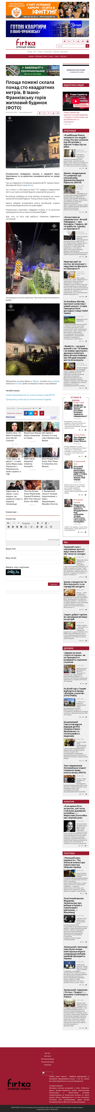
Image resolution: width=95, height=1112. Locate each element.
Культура (48, 51)
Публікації (38, 56)
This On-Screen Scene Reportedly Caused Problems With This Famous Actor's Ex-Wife (32, 496)
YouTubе (18, 383)
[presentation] (8, 523)
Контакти (47, 1056)
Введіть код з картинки (17, 567)
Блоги (45, 56)
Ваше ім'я (11, 548)
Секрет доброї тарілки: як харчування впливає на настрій (75, 617)
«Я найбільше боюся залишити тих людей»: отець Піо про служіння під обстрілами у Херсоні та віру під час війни (76, 141)
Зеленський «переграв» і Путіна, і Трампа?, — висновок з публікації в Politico (76, 993)
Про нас (47, 1053)
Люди (29, 51)
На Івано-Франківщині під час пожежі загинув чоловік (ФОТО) (30, 395)
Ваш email (11, 557)
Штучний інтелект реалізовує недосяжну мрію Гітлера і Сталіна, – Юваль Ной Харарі (80, 473)
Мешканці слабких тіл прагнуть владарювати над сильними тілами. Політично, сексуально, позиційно (80, 513)
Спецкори (47, 1065)
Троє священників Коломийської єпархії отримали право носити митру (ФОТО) (75, 769)
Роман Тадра (79, 402)
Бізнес (51, 56)
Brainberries (15, 444)
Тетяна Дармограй (25, 112)
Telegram (36, 381)
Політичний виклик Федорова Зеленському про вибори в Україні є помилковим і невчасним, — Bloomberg (74, 905)
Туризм (56, 51)
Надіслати (53, 584)
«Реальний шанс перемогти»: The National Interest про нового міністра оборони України (74, 862)
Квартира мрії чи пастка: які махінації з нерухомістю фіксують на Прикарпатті (75, 265)
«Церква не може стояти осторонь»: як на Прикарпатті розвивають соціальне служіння (75, 657)
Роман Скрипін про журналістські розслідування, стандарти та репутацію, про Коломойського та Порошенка (76, 117)
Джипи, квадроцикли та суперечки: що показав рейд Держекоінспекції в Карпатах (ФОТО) (75, 178)
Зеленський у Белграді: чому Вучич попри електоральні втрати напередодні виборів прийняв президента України (76, 952)
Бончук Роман (79, 435)
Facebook (55, 381)
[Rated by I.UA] (47, 1073)
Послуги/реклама (47, 1062)
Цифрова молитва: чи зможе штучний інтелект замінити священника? (80, 410)
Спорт (56, 56)
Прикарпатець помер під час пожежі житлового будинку (28, 399)
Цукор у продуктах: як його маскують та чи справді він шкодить (75, 584)
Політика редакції (47, 1059)
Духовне (64, 51)
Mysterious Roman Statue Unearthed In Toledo (32, 435)
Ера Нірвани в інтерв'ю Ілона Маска (80, 439)
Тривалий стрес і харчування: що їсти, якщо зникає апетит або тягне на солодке (74, 550)
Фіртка (30, 185)
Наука (40, 51)
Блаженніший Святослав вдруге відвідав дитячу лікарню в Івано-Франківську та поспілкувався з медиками (73, 728)
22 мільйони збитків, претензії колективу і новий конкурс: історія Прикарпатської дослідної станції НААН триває (76, 307)
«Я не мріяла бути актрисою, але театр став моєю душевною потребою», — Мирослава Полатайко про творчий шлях (75, 812)
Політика (63, 56)
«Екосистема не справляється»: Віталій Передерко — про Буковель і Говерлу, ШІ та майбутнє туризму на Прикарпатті (75, 223)
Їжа (34, 51)
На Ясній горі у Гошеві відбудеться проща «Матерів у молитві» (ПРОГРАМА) (75, 692)
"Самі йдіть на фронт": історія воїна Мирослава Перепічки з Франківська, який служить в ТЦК (14, 466)
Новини (31, 56)
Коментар (11, 518)
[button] (8, 523)
